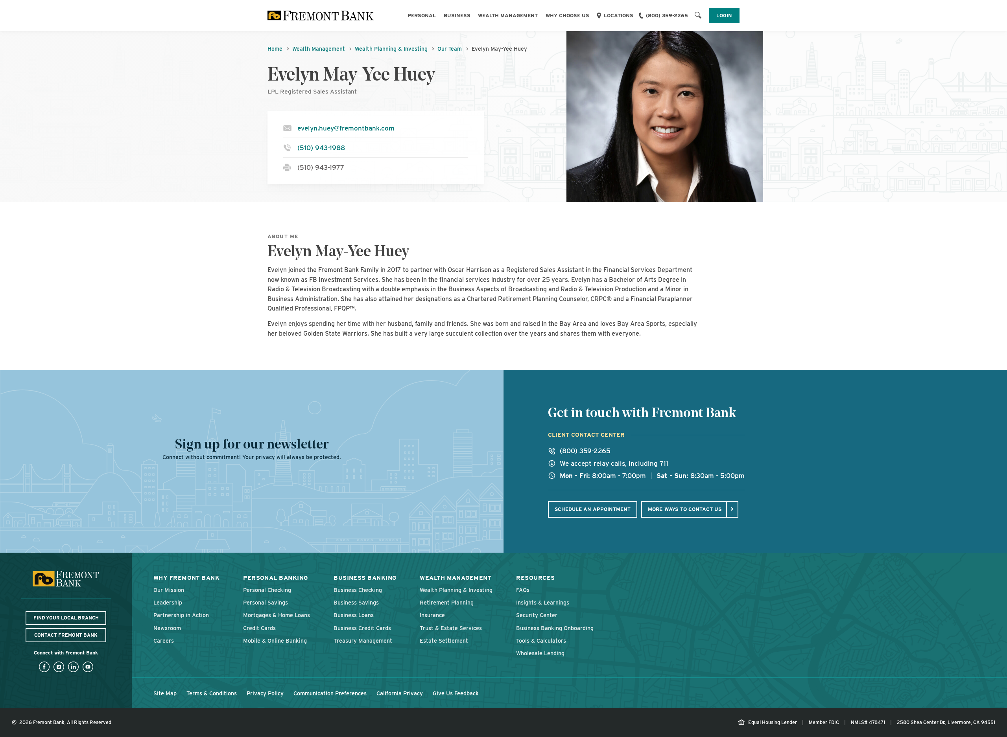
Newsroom (167, 628)
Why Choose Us (567, 15)
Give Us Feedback (456, 693)
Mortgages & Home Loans (276, 615)
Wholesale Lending (540, 653)
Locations (618, 15)
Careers (163, 640)
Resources (535, 577)
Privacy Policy (265, 693)
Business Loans (354, 615)
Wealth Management (508, 15)
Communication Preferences (330, 693)
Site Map (165, 693)
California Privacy (399, 693)
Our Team (449, 49)
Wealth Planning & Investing (391, 49)
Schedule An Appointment (593, 509)
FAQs (522, 589)
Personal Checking (267, 589)
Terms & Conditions (211, 693)
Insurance (432, 615)
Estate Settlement (444, 640)
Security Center (536, 615)
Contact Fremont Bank (66, 635)
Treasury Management (363, 640)
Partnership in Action (181, 615)
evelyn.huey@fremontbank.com (346, 128)
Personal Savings (265, 602)
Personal (422, 15)
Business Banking (365, 577)
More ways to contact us (685, 509)
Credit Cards (259, 628)
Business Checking (358, 589)
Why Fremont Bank (186, 577)
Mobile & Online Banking (275, 640)
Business (457, 15)
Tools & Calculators (541, 640)
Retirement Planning (447, 602)
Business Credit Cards (362, 628)
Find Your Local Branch (66, 618)
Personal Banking (275, 577)
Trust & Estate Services (451, 628)
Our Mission (168, 589)
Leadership (167, 602)
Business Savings (356, 602)
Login (724, 15)
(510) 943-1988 (321, 148)
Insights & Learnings (542, 602)
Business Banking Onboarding (555, 628)
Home (274, 49)
